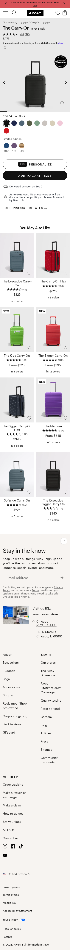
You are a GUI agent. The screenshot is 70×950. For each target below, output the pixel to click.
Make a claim (12, 805)
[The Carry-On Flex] (53, 255)
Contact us (10, 838)
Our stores (48, 662)
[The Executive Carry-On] (17, 255)
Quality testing (51, 700)
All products (9, 22)
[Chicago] (16, 622)
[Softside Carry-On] (17, 474)
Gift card (9, 732)
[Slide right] (6, 3)
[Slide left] (63, 3)
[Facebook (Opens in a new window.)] (13, 847)
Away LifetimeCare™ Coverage (51, 687)
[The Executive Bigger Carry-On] (53, 474)
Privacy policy (11, 886)
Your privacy (10, 919)
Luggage (23, 22)
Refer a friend (50, 708)
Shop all (8, 695)
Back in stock (12, 724)
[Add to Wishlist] (65, 103)
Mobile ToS (9, 902)
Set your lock (12, 821)
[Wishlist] (58, 13)
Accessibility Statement (17, 910)
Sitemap (46, 749)
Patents (7, 936)
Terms (35, 590)
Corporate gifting (15, 716)
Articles (46, 733)
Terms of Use (11, 894)
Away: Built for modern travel (31, 944)
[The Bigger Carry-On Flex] (17, 399)
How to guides (13, 813)
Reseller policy (12, 928)
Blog (44, 725)
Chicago (42, 621)
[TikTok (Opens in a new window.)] (20, 847)
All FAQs (8, 830)
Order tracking (13, 784)
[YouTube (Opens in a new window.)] (5, 856)
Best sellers (11, 662)
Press (44, 741)
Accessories (11, 687)
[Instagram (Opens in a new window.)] (5, 847)
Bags (6, 679)
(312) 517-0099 (46, 625)
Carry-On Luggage (40, 22)
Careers (46, 716)
